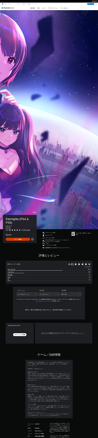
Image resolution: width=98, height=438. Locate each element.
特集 (38, 8)
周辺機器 (23, 4)
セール (43, 8)
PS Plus (18, 4)
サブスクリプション (53, 8)
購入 (6, 4)
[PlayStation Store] (8, 8)
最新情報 (29, 4)
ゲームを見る (63, 8)
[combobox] (27, 294)
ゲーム (13, 4)
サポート (35, 4)
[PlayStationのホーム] (2, 4)
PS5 (9, 4)
